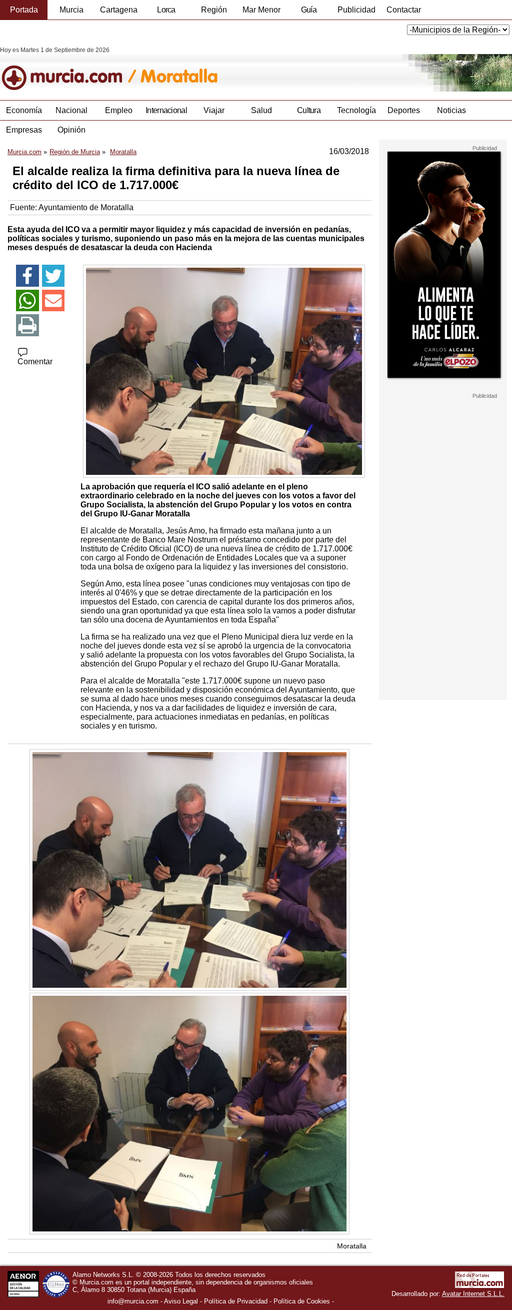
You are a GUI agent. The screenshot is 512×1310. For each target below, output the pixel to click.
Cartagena (119, 10)
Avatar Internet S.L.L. (473, 1293)
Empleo (118, 110)
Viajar (214, 110)
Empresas (24, 130)
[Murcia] (68, 69)
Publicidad (357, 10)
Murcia (72, 10)
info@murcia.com (133, 1301)
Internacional (166, 110)
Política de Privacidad (236, 1301)
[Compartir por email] (53, 301)
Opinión (72, 130)
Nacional (72, 110)
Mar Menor (261, 10)
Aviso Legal (181, 1301)
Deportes (404, 110)
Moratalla (351, 1246)
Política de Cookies (302, 1301)
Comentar (35, 361)
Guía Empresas (308, 13)
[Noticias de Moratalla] (243, 69)
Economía (24, 110)
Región (214, 10)
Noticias (451, 110)
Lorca (166, 10)
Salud (261, 110)
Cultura (308, 110)
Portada (24, 10)
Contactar (403, 10)
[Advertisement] (443, 549)
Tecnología (356, 110)
